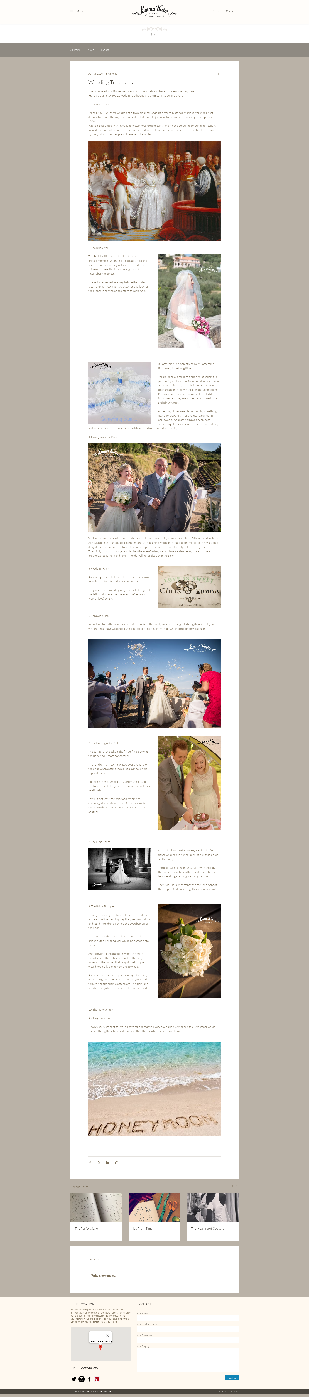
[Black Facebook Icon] (89, 1379)
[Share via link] (116, 1162)
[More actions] (218, 73)
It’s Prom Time (142, 1228)
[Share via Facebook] (90, 1162)
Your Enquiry (143, 1346)
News (90, 49)
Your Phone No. (144, 1335)
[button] (71, 11)
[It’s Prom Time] (155, 1207)
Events (105, 49)
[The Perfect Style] (96, 1207)
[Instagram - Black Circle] (81, 1379)
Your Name (142, 1313)
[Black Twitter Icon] (74, 1379)
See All (235, 1186)
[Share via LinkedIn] (107, 1162)
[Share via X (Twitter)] (98, 1162)
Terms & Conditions (228, 1392)
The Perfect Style (86, 1228)
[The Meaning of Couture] (213, 1207)
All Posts (75, 49)
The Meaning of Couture (207, 1228)
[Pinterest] (97, 1379)
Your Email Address (147, 1324)
